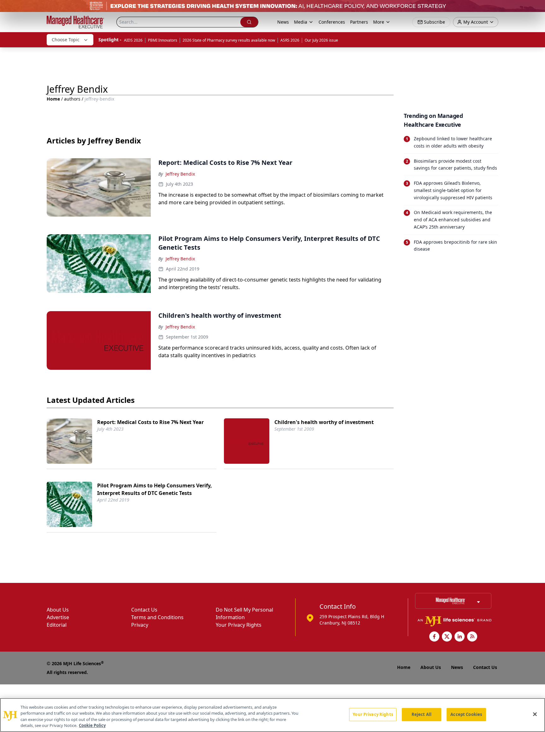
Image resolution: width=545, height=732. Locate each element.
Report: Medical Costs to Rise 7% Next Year (150, 422)
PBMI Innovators (162, 40)
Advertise (58, 617)
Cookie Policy (92, 725)
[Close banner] (536, 8)
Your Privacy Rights (238, 624)
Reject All (421, 714)
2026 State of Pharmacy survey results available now (229, 40)
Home (53, 99)
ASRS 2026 (289, 40)
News (283, 22)
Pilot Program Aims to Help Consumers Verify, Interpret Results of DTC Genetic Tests (154, 489)
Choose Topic (65, 40)
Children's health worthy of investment (324, 422)
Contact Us (144, 609)
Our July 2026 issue (321, 40)
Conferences (332, 22)
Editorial (57, 624)
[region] (272, 715)
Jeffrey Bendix (180, 174)
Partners (359, 22)
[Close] (535, 714)
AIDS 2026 (133, 40)
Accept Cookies (466, 714)
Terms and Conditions (157, 617)
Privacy (139, 624)
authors (72, 99)
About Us (58, 609)
